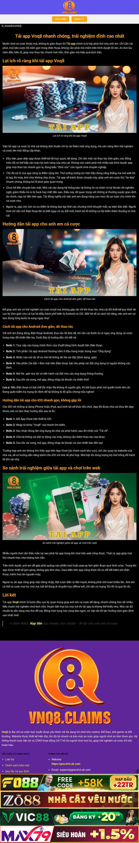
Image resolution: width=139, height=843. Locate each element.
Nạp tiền (36, 623)
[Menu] (134, 7)
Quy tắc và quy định (17, 771)
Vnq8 (15, 602)
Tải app (70, 43)
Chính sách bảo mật (17, 765)
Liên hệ (9, 759)
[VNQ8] (69, 7)
